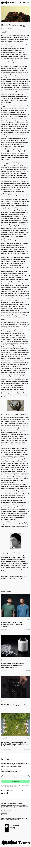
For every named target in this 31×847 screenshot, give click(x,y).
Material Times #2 (17, 578)
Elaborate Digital (12, 811)
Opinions (4, 31)
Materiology (14, 565)
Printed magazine (12, 803)
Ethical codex (4, 814)
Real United (8, 810)
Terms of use (4, 813)
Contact (20, 803)
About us (3, 803)
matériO (10, 555)
